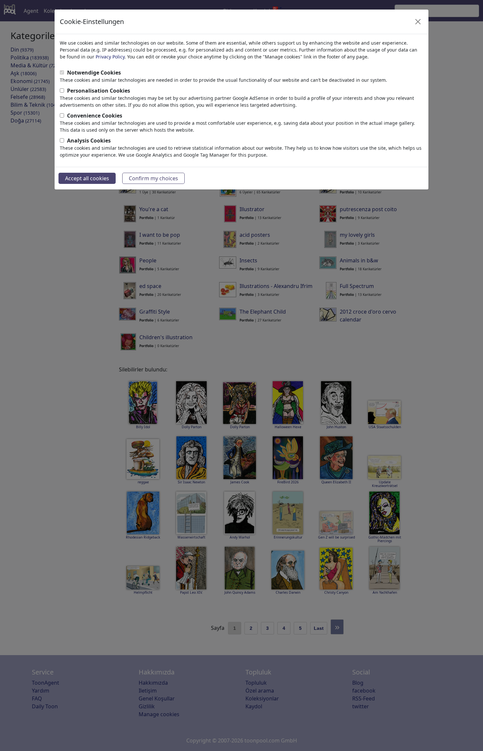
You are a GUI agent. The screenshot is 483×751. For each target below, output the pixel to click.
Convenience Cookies (94, 115)
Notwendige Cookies (94, 72)
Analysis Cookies (89, 140)
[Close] (418, 21)
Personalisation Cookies (98, 90)
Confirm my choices (153, 178)
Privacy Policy (110, 57)
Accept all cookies (87, 178)
